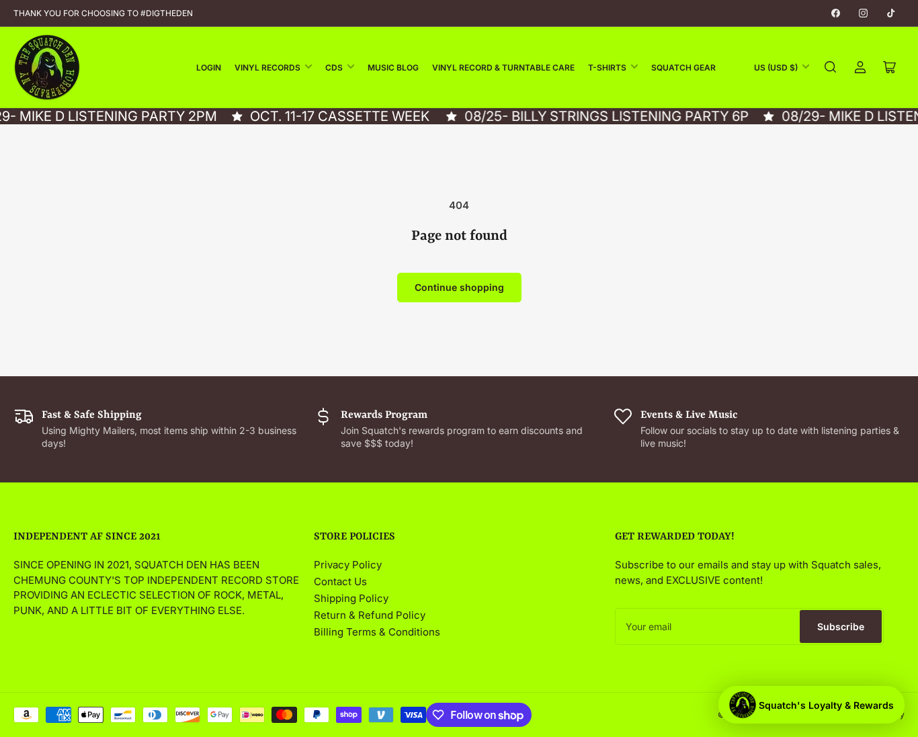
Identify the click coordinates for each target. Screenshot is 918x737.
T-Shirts (607, 67)
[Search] (830, 67)
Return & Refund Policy (369, 615)
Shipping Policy (351, 598)
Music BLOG (393, 67)
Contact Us (340, 581)
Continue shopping (459, 287)
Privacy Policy (348, 564)
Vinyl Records (267, 67)
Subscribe (840, 626)
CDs (334, 67)
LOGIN (208, 67)
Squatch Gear (683, 67)
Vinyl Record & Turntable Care (503, 67)
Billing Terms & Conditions (377, 631)
